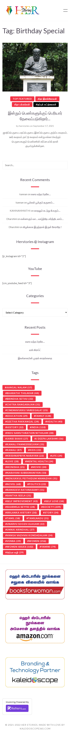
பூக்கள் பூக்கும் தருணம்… (40, 202)
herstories (24, 125)
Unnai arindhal (21, 529)
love (13, 461)
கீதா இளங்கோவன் (47, 98)
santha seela (19, 495)
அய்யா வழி (15, 552)
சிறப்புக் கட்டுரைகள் (46, 104)
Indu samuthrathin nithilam (30, 433)
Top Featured (22, 98)
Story (52, 512)
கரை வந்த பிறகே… (41, 194)
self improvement (22, 501)
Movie (40, 467)
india (38, 427)
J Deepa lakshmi (49, 438)
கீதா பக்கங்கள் (22, 104)
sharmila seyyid (21, 506)
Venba (14, 541)
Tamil (13, 518)
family (43, 415)
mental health (40, 461)
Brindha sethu (20, 398)
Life (57, 455)
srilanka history (22, 512)
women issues (20, 546)
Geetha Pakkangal (23, 421)
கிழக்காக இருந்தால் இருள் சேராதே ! (42, 227)
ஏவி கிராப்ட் (35, 349)
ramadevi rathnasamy (25, 489)
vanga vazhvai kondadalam (30, 535)
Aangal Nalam (19, 387)
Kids (35, 450)
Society (52, 506)
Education (17, 415)
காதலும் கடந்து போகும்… (47, 210)
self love (55, 501)
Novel (14, 484)
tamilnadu (38, 518)
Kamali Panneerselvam (25, 444)
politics (37, 484)
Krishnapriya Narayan (25, 455)
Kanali (14, 450)
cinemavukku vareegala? (27, 410)
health (55, 421)
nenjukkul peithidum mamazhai (32, 478)
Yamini (48, 546)
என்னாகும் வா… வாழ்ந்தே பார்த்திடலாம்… (42, 218)
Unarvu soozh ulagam (26, 524)
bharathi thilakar (23, 393)
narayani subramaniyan (26, 472)
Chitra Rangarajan (23, 404)
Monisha (16, 467)
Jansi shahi (17, 438)
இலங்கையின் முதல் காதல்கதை (35, 358)
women (37, 541)
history (15, 427)
